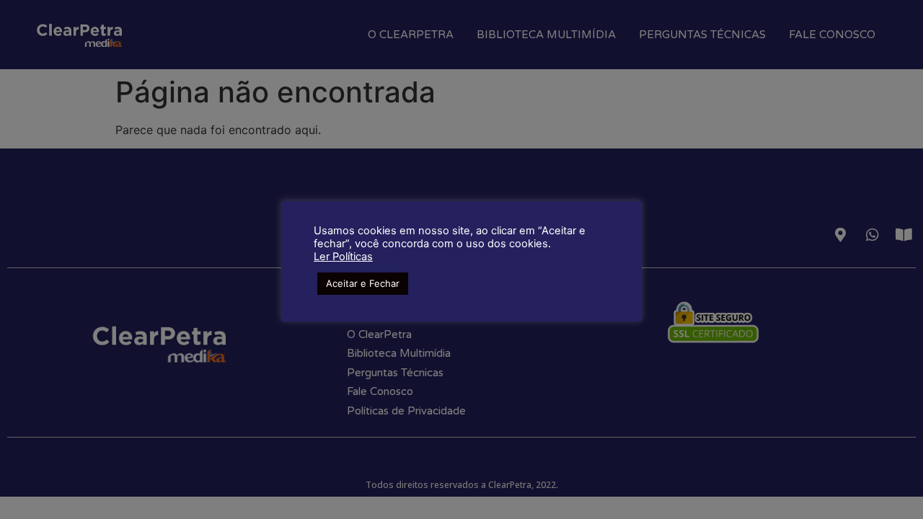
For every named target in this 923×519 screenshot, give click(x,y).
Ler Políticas (343, 256)
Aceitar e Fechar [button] (362, 283)
